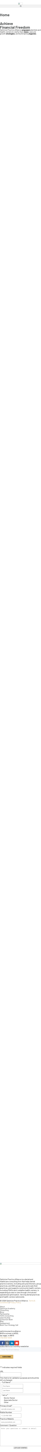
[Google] (7, 1343)
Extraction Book (6, 1319)
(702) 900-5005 (6, 1338)
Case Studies (5, 1318)
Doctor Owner (9, 1398)
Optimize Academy (7, 1308)
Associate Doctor (11, 1400)
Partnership (4, 1314)
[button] (20, 6)
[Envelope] (16, 1343)
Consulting (4, 1310)
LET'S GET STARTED (20, 1448)
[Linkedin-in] (12, 1343)
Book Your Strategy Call (9, 1325)
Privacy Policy (15, 1302)
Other (6, 1402)
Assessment (5, 1323)
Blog (1, 1321)
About (2, 1306)
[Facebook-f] (2, 1343)
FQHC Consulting (6, 1316)
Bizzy (2, 1312)
